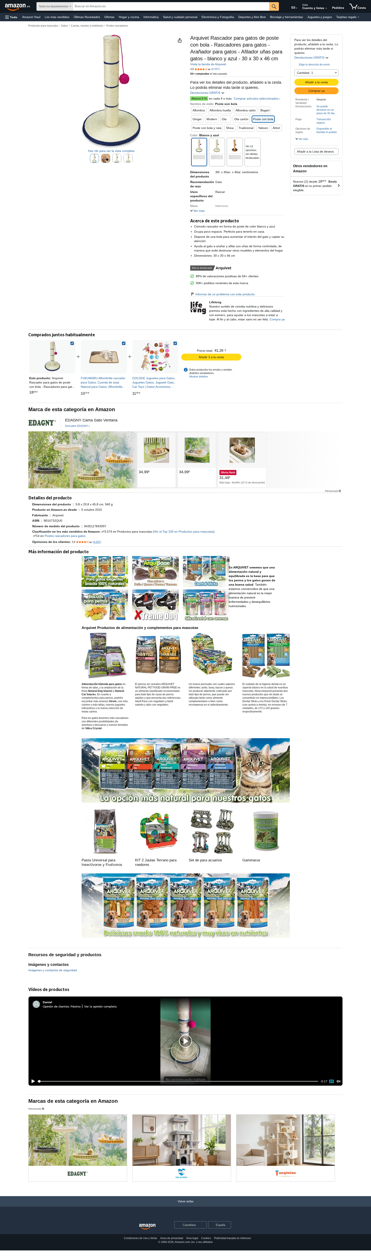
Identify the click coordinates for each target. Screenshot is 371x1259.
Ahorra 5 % (199, 98)
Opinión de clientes (56, 1006)
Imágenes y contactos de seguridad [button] (52, 970)
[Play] (32, 1081)
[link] (104, 357)
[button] (11, 17)
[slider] (178, 1081)
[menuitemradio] (331, 1081)
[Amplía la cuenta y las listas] (326, 8)
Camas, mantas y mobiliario (87, 25)
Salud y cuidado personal (180, 17)
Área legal (192, 1238)
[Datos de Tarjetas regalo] (358, 17)
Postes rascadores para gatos (65, 536)
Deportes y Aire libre (252, 17)
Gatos (64, 25)
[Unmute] (338, 1081)
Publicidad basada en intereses (232, 1238)
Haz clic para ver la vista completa (111, 151)
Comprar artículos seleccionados (256, 98)
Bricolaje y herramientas (286, 17)
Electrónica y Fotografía (218, 17)
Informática (151, 17)
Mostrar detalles (198, 376)
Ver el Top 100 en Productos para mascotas (183, 531)
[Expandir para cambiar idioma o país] (296, 8)
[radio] (94, 158)
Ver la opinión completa (100, 1006)
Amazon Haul (31, 17)
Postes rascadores (117, 25)
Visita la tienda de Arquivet (208, 64)
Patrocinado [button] (331, 490)
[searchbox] (171, 6)
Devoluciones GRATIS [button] (309, 57)
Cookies (206, 1238)
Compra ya (277, 319)
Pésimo (76, 1006)
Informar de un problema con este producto (225, 294)
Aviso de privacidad (171, 1238)
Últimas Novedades (87, 17)
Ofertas (109, 17)
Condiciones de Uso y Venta (140, 1238)
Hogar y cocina (129, 17)
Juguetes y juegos (319, 17)
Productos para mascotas (43, 25)
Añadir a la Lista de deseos (315, 151)
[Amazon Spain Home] (147, 1226)
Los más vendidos (57, 17)
